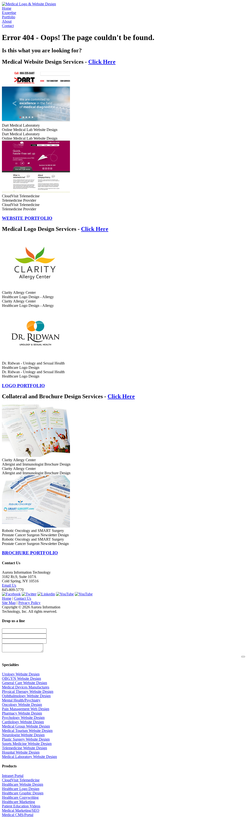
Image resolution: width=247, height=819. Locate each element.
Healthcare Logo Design (20, 789)
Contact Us (22, 598)
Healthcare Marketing (18, 802)
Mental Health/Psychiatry (21, 700)
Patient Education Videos (21, 806)
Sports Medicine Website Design (27, 744)
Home (6, 8)
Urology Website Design (21, 674)
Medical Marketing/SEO (20, 810)
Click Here (102, 62)
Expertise (9, 13)
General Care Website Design (24, 683)
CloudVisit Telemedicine (21, 780)
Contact (8, 26)
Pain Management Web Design (25, 709)
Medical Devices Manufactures (25, 687)
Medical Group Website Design (26, 726)
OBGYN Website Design (21, 678)
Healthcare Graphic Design (22, 793)
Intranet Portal (12, 776)
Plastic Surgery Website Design (26, 739)
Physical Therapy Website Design (27, 691)
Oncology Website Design (22, 704)
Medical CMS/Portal (17, 815)
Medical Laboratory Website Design (29, 757)
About (7, 21)
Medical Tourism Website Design (27, 731)
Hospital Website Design (21, 752)
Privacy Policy (29, 603)
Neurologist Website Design (23, 735)
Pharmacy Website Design (22, 713)
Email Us (9, 585)
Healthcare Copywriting (20, 797)
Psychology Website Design (23, 718)
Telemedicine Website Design (24, 748)
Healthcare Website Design (22, 784)
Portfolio (8, 17)
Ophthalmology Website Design (26, 696)
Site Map (9, 603)
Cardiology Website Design (23, 722)
